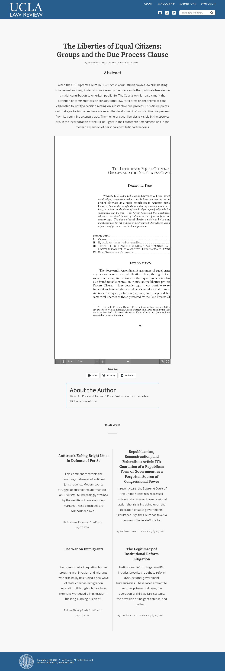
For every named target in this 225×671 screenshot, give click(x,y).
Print (114, 62)
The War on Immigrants (83, 549)
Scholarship (166, 4)
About (148, 4)
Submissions (187, 4)
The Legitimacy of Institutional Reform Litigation (141, 554)
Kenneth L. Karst (96, 62)
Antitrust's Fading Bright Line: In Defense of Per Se (83, 458)
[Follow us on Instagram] (167, 13)
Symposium (208, 4)
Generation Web (66, 662)
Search (211, 12)
